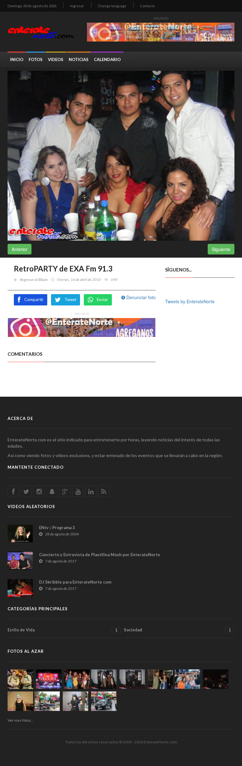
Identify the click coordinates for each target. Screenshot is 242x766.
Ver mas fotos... (21, 720)
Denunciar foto (140, 297)
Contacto (147, 6)
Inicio (16, 59)
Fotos (36, 59)
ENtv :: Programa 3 (57, 527)
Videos (55, 59)
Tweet (70, 299)
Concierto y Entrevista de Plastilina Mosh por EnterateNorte (99, 554)
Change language (112, 6)
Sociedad (177, 630)
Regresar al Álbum (34, 279)
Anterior (19, 249)
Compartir (33, 299)
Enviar (102, 299)
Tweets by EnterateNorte (190, 301)
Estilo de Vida (63, 630)
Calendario (107, 59)
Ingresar (77, 6)
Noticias (79, 59)
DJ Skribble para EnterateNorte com (75, 581)
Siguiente (221, 249)
